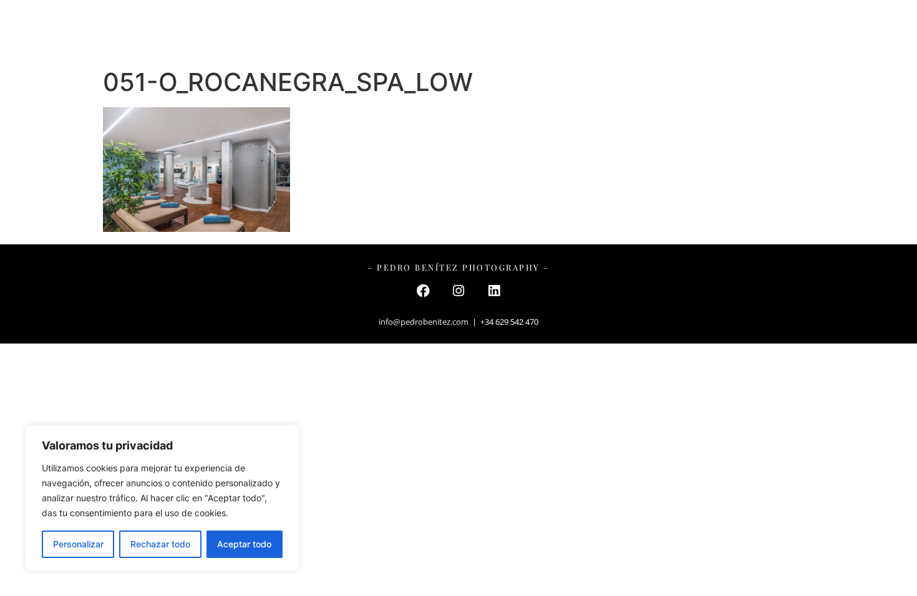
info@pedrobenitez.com (423, 321)
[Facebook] (423, 290)
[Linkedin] (494, 290)
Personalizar (78, 544)
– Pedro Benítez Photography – (458, 30)
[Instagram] (458, 290)
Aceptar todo (244, 544)
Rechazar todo (160, 544)
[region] (162, 498)
